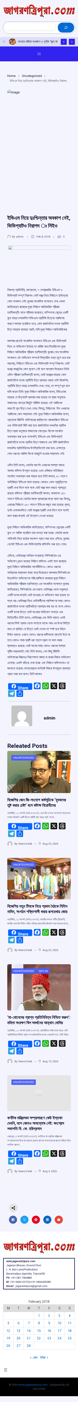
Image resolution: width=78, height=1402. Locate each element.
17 (59, 1331)
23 (49, 1338)
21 (29, 1338)
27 (18, 1346)
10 (59, 1323)
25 (70, 1338)
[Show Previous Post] (64, 42)
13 (18, 1331)
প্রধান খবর (43, 971)
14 (29, 1331)
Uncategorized (32, 76)
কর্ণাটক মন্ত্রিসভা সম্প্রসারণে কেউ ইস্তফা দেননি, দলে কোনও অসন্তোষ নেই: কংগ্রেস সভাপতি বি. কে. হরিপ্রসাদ (35, 1123)
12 (8, 1331)
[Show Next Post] (72, 42)
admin (20, 236)
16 (49, 1331)
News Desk (25, 843)
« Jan (34, 1357)
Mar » (44, 1357)
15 (39, 1331)
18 (70, 1331)
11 (70, 1323)
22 (39, 1338)
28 (29, 1346)
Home (11, 76)
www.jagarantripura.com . (33, 1384)
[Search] (66, 28)
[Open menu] (39, 53)
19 (8, 1338)
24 (59, 1338)
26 (8, 1346)
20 (18, 1338)
